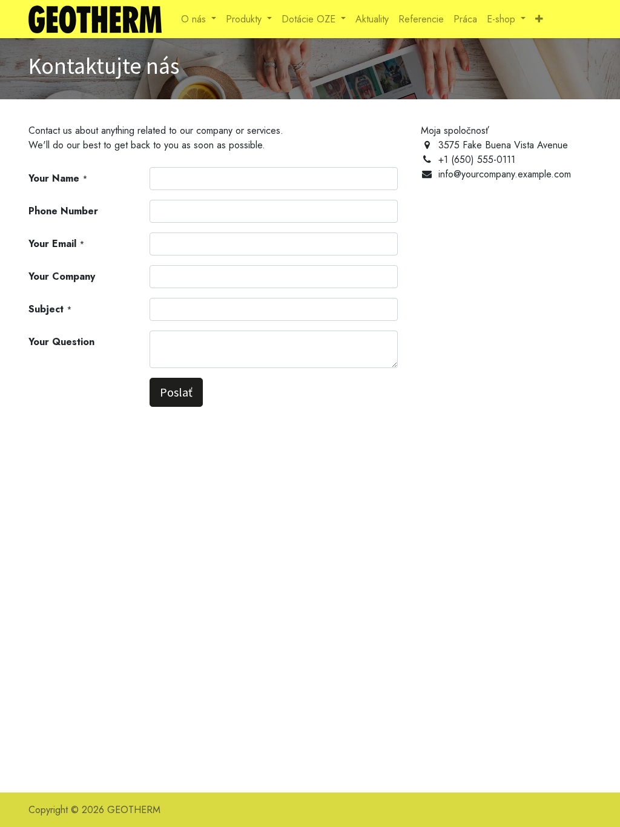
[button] (539, 19)
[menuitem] (372, 19)
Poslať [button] (176, 392)
